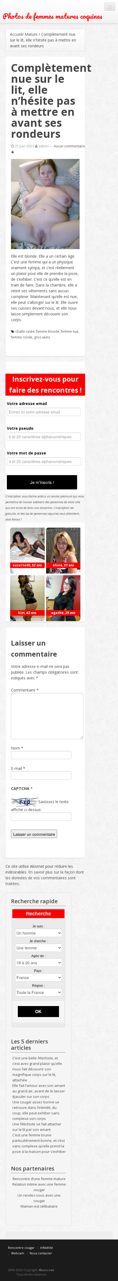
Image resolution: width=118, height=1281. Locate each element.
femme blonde (47, 331)
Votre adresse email (27, 403)
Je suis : (38, 926)
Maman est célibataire (39, 1206)
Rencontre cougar (21, 1248)
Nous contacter (41, 1253)
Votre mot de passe (26, 453)
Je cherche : (38, 941)
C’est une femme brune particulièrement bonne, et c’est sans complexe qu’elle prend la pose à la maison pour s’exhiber (39, 1143)
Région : (38, 986)
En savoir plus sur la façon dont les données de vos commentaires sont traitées (44, 877)
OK (38, 1011)
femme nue (69, 331)
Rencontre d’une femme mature (39, 1178)
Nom (15, 748)
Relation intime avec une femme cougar (39, 1187)
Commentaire (25, 690)
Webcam (17, 1253)
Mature (31, 34)
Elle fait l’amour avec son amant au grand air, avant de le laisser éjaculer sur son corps (38, 1091)
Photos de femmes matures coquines (52, 16)
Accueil (16, 34)
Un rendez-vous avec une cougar (39, 1198)
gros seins (42, 337)
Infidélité (46, 1248)
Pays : (38, 971)
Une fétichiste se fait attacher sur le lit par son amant (36, 1127)
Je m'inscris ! (42, 482)
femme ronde (21, 337)
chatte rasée (25, 331)
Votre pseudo (20, 428)
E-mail (16, 768)
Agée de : (38, 956)
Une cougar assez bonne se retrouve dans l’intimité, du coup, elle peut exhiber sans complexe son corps (36, 1110)
